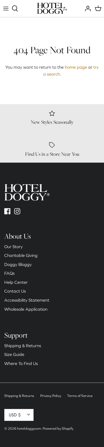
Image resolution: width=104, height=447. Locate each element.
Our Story (13, 246)
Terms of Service (80, 396)
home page (76, 67)
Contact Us (15, 291)
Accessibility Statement (26, 300)
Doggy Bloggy (18, 264)
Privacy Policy (50, 396)
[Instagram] (17, 211)
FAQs (9, 273)
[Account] (86, 8)
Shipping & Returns (22, 345)
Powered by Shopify (58, 428)
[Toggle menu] (6, 8)
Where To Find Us (21, 363)
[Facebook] (7, 211)
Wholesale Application (25, 309)
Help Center (16, 282)
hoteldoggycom (29, 428)
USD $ (15, 415)
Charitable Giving (21, 255)
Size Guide (14, 354)
